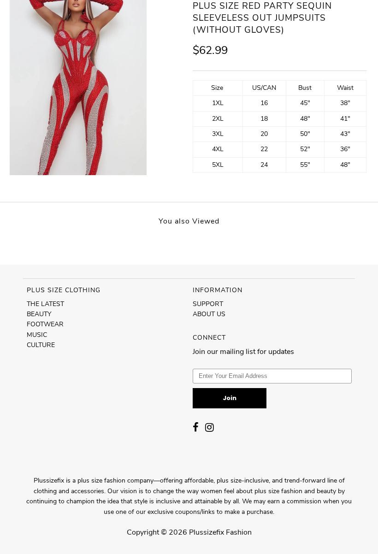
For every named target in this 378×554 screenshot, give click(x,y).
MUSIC (37, 334)
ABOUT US (209, 314)
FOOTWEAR (45, 324)
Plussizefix (206, 532)
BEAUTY (39, 314)
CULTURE (41, 345)
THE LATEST (45, 304)
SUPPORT (208, 304)
